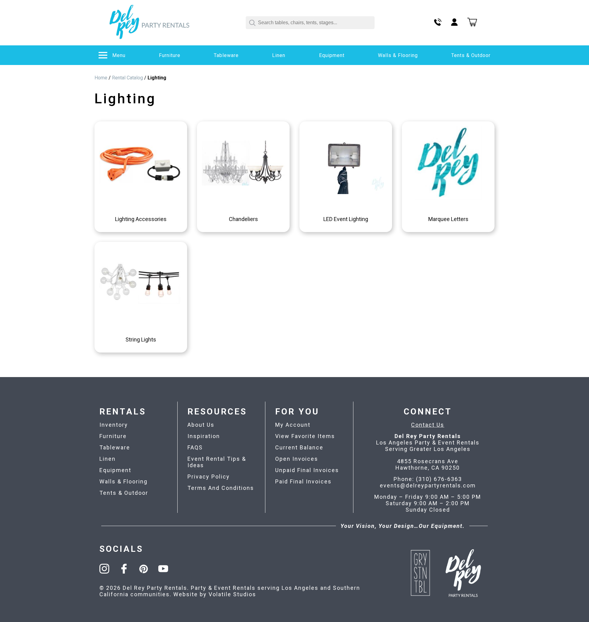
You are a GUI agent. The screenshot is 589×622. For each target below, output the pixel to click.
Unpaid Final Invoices (307, 470)
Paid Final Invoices (303, 481)
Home (100, 78)
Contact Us (427, 425)
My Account (292, 425)
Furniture (169, 55)
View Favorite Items (305, 436)
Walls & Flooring (398, 55)
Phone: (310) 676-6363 (428, 479)
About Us (200, 425)
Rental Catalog (127, 78)
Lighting (157, 78)
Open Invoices (296, 459)
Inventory (113, 425)
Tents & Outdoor (471, 55)
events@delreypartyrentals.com (428, 485)
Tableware (226, 55)
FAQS (195, 447)
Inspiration (203, 436)
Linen (278, 55)
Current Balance (299, 447)
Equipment (332, 55)
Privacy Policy (208, 476)
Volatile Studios (232, 594)
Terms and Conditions (220, 488)
